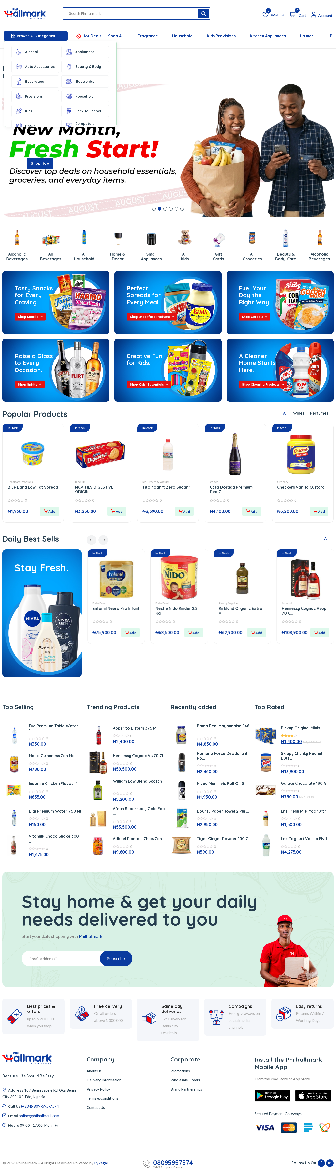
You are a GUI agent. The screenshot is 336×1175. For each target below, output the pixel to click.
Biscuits (80, 482)
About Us (94, 1071)
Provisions (34, 96)
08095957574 (173, 1162)
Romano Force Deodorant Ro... (222, 756)
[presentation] (91, 540)
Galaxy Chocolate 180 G (304, 783)
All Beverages (17, 256)
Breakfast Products (20, 482)
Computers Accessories (85, 125)
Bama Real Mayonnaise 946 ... (223, 728)
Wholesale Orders (185, 1080)
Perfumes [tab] (319, 413)
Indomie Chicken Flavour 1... (55, 783)
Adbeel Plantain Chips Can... (139, 838)
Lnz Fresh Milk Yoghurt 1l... (306, 811)
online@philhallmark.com (39, 1115)
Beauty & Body (88, 67)
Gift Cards (185, 256)
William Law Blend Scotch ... (137, 783)
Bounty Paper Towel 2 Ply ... (223, 811)
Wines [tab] (299, 413)
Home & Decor (84, 256)
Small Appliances (117, 256)
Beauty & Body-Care (252, 256)
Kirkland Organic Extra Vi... (177, 611)
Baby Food (99, 603)
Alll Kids (151, 256)
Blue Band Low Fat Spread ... (33, 489)
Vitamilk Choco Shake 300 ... (54, 838)
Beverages (34, 81)
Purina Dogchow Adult (302, 608)
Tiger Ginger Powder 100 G (223, 838)
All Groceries (218, 256)
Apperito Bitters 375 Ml (135, 728)
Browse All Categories (36, 36)
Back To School (88, 111)
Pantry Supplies (165, 603)
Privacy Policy (98, 1089)
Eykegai (101, 1162)
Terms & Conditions (102, 1098)
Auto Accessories (40, 67)
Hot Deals (91, 35)
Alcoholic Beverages (285, 256)
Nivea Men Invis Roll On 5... (222, 783)
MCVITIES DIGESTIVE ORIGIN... (94, 489)
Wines (214, 482)
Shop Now (40, 163)
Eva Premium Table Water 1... (53, 728)
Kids (28, 111)
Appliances (84, 52)
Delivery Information (104, 1080)
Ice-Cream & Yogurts (156, 482)
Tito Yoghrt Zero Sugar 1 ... (166, 489)
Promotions (180, 1071)
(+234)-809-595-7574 (40, 1106)
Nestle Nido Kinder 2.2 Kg (113, 611)
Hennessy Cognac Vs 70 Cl (138, 755)
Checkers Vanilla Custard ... (301, 489)
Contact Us (96, 1107)
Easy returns (309, 1006)
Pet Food (287, 603)
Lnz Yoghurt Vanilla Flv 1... (305, 838)
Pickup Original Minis (300, 727)
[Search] (203, 13)
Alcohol (31, 52)
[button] (154, 209)
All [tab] (285, 413)
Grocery (282, 482)
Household (84, 96)
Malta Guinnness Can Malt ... (55, 755)
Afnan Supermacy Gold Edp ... (139, 811)
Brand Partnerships (186, 1089)
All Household (50, 256)
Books (30, 126)
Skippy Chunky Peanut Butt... (302, 756)
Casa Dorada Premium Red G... (231, 489)
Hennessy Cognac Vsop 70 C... (240, 611)
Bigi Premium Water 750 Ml (55, 811)
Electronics (84, 81)
